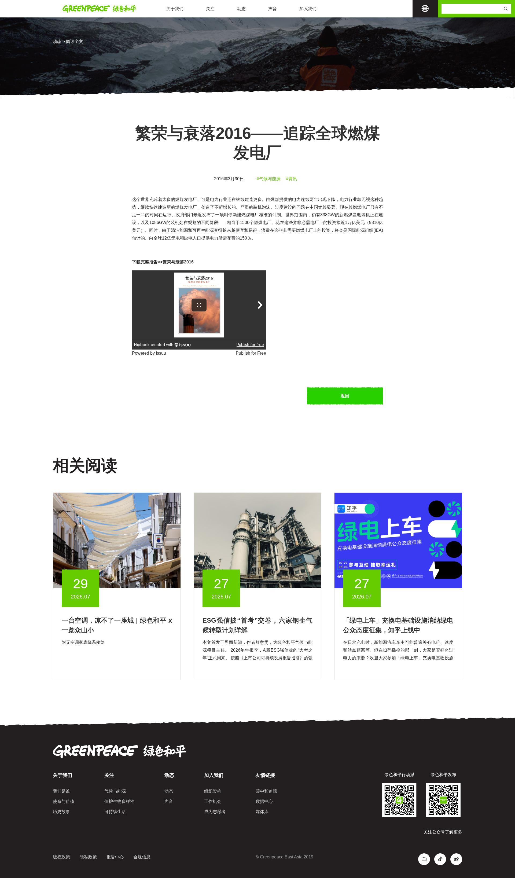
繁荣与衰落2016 (178, 262)
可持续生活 (115, 811)
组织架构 (212, 791)
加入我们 (308, 8)
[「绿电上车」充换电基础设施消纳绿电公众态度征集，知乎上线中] (398, 540)
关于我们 (174, 8)
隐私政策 (88, 857)
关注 (210, 8)
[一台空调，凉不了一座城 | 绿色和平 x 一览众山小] (117, 540)
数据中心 (264, 801)
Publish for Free (251, 353)
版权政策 (61, 857)
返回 (345, 396)
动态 (241, 8)
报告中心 (115, 857)
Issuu (161, 353)
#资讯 (291, 179)
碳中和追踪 (266, 791)
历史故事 (61, 811)
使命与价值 (63, 801)
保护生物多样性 (119, 801)
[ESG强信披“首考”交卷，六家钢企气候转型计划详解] (257, 540)
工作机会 (212, 801)
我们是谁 (61, 791)
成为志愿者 (215, 811)
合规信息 (141, 857)
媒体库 (262, 811)
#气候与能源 (269, 179)
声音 (272, 8)
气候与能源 (115, 791)
